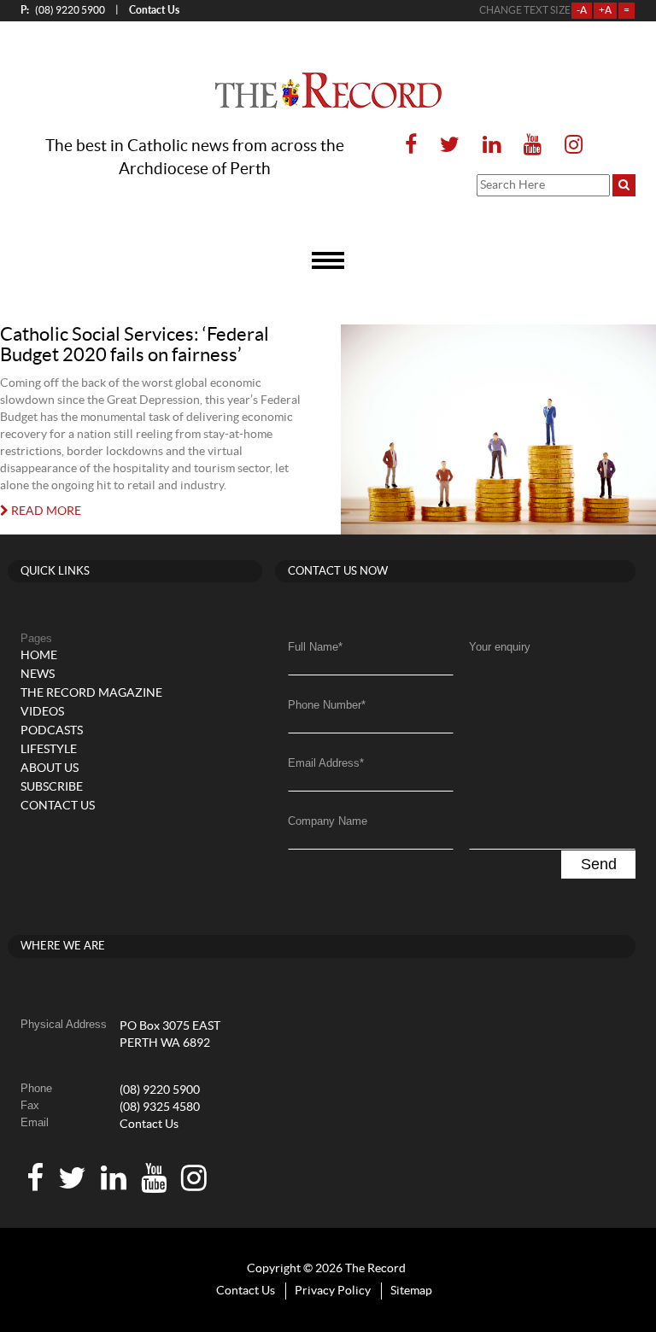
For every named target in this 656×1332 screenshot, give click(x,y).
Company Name (327, 821)
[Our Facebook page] (411, 145)
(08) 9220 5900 (62, 9)
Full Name (315, 646)
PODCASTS (51, 731)
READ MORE (45, 511)
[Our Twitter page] (450, 145)
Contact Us (149, 1124)
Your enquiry (499, 646)
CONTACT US (57, 806)
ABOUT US (49, 768)
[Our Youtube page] (532, 145)
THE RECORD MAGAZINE (91, 693)
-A (582, 10)
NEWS (37, 675)
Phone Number (327, 704)
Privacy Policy (333, 1291)
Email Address (326, 763)
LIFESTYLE (48, 750)
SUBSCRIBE (51, 787)
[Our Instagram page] (568, 145)
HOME (38, 656)
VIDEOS (42, 712)
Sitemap (411, 1291)
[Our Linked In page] (491, 145)
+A (605, 10)
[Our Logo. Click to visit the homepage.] (328, 90)
